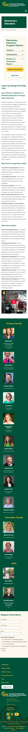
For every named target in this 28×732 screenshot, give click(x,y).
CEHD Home (5, 665)
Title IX (4, 726)
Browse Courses (6, 672)
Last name (4, 625)
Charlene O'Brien (8, 510)
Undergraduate (15, 55)
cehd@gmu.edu (11, 709)
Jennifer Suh (8, 489)
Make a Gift (5, 682)
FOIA (14, 730)
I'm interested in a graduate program (12, 639)
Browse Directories (7, 675)
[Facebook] (8, 714)
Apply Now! (15, 75)
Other (4, 650)
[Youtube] (16, 714)
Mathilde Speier (9, 600)
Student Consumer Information (17, 726)
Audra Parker (8, 448)
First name (4, 619)
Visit (2, 679)
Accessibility (20, 728)
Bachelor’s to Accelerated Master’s (15, 61)
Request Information (15, 69)
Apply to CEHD (5, 668)
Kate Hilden (8, 581)
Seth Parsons (8, 468)
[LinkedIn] (8, 717)
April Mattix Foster (8, 427)
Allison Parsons (8, 535)
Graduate (15, 50)
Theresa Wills (8, 554)
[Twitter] (12, 714)
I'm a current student (8, 644)
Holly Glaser (8, 341)
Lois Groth (8, 405)
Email (2, 631)
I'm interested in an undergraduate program (14, 642)
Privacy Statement (9, 728)
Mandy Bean (8, 365)
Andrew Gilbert (8, 386)
